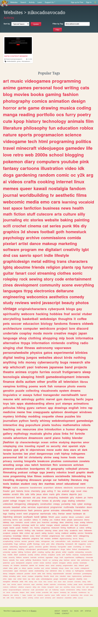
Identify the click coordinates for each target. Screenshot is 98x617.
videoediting (66, 510)
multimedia (69, 507)
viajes (10, 579)
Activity (32, 2)
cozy (34, 483)
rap (90, 408)
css (15, 255)
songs (19, 465)
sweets (31, 571)
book (70, 338)
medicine (9, 412)
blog (7, 94)
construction (46, 503)
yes (51, 519)
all (60, 381)
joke (39, 587)
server (73, 560)
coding (83, 107)
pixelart (10, 243)
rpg (78, 267)
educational (72, 483)
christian (44, 535)
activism (78, 465)
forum (51, 516)
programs (29, 563)
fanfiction (32, 208)
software (11, 249)
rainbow (78, 587)
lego (5, 513)
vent (82, 483)
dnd (6, 255)
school (56, 154)
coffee (82, 318)
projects (80, 367)
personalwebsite (16, 352)
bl (27, 449)
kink (83, 587)
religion (53, 267)
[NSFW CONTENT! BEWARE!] (18, 45)
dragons (82, 429)
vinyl (46, 571)
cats (84, 87)
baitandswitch (11, 61)
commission (77, 573)
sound (26, 522)
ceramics (38, 546)
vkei (64, 446)
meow (50, 449)
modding (34, 416)
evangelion (6, 581)
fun (52, 128)
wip (5, 367)
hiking (21, 408)
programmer (56, 507)
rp (17, 442)
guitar (8, 273)
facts (55, 581)
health (78, 208)
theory (5, 560)
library (81, 538)
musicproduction (86, 554)
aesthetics (58, 296)
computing (53, 497)
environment (9, 497)
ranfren (24, 598)
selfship (28, 560)
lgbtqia (44, 516)
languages (12, 291)
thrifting (27, 530)
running (18, 461)
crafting (73, 343)
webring (16, 595)
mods (5, 549)
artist (23, 243)
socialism (27, 519)
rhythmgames (79, 571)
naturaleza (74, 592)
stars (73, 449)
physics (36, 352)
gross (19, 61)
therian (61, 513)
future (25, 579)
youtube (69, 161)
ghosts (58, 552)
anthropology (16, 538)
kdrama (90, 522)
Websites (14, 2)
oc (73, 175)
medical (57, 519)
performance (85, 560)
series (55, 226)
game (34, 107)
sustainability (8, 544)
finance (8, 381)
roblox (86, 128)
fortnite (80, 433)
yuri (58, 403)
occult (56, 372)
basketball (30, 318)
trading (11, 513)
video (70, 168)
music (16, 81)
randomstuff (63, 579)
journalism (10, 421)
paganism (72, 579)
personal (42, 87)
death (90, 472)
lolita (33, 494)
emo (45, 201)
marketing (67, 243)
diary (29, 161)
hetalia (88, 546)
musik (32, 590)
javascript (51, 302)
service (80, 533)
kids (78, 560)
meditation (88, 571)
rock (23, 279)
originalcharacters (32, 309)
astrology (27, 399)
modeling (16, 525)
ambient (55, 538)
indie (48, 255)
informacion (23, 571)
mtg (92, 560)
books (37, 94)
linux (79, 181)
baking (66, 220)
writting (88, 527)
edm (72, 525)
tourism (51, 533)
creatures (5, 587)
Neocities (7, 611)
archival (36, 598)
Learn (40, 2)
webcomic (14, 201)
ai (5, 181)
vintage (10, 308)
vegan (33, 584)
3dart (16, 554)
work (42, 386)
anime (9, 87)
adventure (20, 438)
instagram (12, 573)
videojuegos (51, 148)
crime (5, 579)
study (8, 302)
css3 (87, 587)
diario (27, 592)
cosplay (25, 333)
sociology (54, 522)
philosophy (35, 128)
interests (83, 376)
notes (5, 557)
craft (57, 453)
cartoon (41, 408)
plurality (56, 500)
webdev (6, 494)
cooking (46, 181)
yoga (64, 500)
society (30, 554)
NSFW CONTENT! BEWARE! (16, 56)
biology (47, 323)
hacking (42, 314)
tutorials (33, 557)
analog (82, 522)
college (13, 500)
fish (50, 386)
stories (36, 220)
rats (52, 541)
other (41, 381)
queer (26, 188)
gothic (40, 399)
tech (32, 141)
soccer (16, 323)
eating (44, 533)
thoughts (65, 318)
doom (89, 507)
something (67, 587)
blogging (74, 154)
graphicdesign (16, 261)
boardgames (37, 468)
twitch (35, 465)
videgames (6, 595)
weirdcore (47, 328)
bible (21, 533)
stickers (58, 487)
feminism (45, 465)
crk (11, 565)
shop (23, 338)
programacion (48, 134)
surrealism (79, 517)
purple (18, 527)
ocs (60, 114)
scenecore (65, 465)
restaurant (55, 527)
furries (45, 372)
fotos (45, 581)
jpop (44, 490)
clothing (34, 338)
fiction (19, 214)
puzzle (20, 390)
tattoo (68, 549)
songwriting (38, 576)
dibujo (24, 568)
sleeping (27, 376)
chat (19, 347)
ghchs (47, 433)
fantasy (11, 168)
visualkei (46, 584)
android (65, 490)
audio (58, 449)
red (4, 592)
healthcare (71, 527)
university (6, 552)
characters (78, 261)
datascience (60, 598)
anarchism (48, 487)
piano (57, 438)
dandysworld (20, 563)
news (66, 208)
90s (76, 226)
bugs (64, 362)
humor (70, 429)
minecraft (26, 148)
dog (21, 425)
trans (61, 261)
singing (9, 347)
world (33, 525)
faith (51, 592)
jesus (38, 494)
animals (76, 121)
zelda (21, 581)
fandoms (61, 323)
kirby (66, 530)
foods (72, 457)
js (77, 527)
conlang (55, 560)
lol (25, 457)
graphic (80, 472)
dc (84, 513)
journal (10, 195)
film (90, 121)
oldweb (87, 323)
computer (30, 328)
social (76, 314)
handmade (83, 563)
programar (34, 513)
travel (9, 148)
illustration (52, 168)
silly (81, 214)
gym (59, 399)
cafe (27, 494)
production (21, 468)
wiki (17, 399)
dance (35, 243)
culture (69, 214)
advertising (39, 584)
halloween (88, 530)
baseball (16, 507)
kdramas (53, 546)
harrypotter (62, 546)
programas (45, 527)
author (42, 525)
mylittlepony (80, 557)
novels (7, 438)
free (29, 412)
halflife (58, 595)
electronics (44, 291)
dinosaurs (35, 480)
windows (85, 412)
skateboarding (34, 403)
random (46, 175)
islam (4, 584)
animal (47, 568)
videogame (14, 141)
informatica (84, 338)
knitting (22, 386)
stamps (67, 403)
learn (81, 530)
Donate (65, 611)
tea (58, 490)
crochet (19, 226)
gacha (31, 546)
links (65, 433)
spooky (81, 584)
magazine (82, 544)
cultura (33, 522)
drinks (12, 598)
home (64, 457)
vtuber (87, 314)
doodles (41, 565)
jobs (12, 595)
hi (40, 519)
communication (8, 571)
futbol (38, 395)
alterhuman (12, 549)
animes (21, 372)
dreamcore (35, 438)
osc (18, 429)
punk (67, 226)
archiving (30, 598)
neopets (62, 590)
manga (10, 114)
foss (4, 554)
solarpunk (20, 573)
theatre (8, 372)
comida (74, 237)
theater (6, 490)
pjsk (16, 449)
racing (57, 533)
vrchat (19, 579)
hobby (66, 438)
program (29, 249)
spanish (73, 446)
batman (67, 560)
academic (22, 554)
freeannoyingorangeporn (14, 59)
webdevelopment (63, 421)
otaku (37, 541)
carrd (47, 438)
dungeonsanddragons (15, 590)
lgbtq (8, 267)
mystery (8, 416)
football (47, 231)
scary (32, 535)
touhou (56, 425)
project (62, 328)
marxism (50, 581)
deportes (76, 442)
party (37, 579)
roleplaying (10, 446)
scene (67, 285)
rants (43, 544)
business (51, 208)
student (25, 483)
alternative (11, 343)
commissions (53, 237)
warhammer (26, 590)
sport (38, 255)
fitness (29, 347)
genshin (8, 390)
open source (16, 611)
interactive (10, 425)
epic (20, 519)
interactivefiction (88, 584)
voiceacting (79, 552)
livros (27, 490)
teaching (9, 429)
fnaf (67, 314)
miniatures (40, 595)
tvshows (41, 367)
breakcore (43, 461)
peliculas (9, 408)
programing (61, 141)
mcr (28, 500)
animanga (25, 525)
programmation (68, 565)
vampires (9, 386)
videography (33, 503)
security (56, 446)
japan (83, 333)
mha (26, 581)
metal (36, 261)
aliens (50, 403)
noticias (68, 571)
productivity (45, 592)
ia (63, 571)
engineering (14, 296)
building (21, 549)
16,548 (30, 59)
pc (85, 497)
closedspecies (83, 549)
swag (56, 457)
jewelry (50, 472)
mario (51, 494)
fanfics (68, 554)
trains (90, 497)
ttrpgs (25, 343)
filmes (37, 476)
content (35, 563)
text (62, 535)
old (33, 497)
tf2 (48, 468)
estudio (12, 560)
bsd (76, 525)
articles (69, 563)
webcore (27, 314)
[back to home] (4, 3)
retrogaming (20, 503)
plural (61, 530)
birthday (21, 416)
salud (87, 517)
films (81, 195)
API (81, 611)
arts (58, 214)
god (13, 490)
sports (25, 134)
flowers (75, 323)
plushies (56, 461)
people (69, 519)
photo (71, 386)
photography (16, 101)
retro (18, 154)
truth (61, 557)
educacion (31, 323)
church (34, 573)
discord (82, 328)
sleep (86, 372)
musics (77, 568)
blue (30, 476)
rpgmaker (49, 557)
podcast (23, 472)
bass (8, 584)
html (43, 141)
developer (71, 412)
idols (33, 579)
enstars (48, 538)
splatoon (57, 412)
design (78, 101)
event (19, 513)
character (89, 557)
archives (41, 557)
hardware (77, 513)
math (7, 214)
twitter (89, 581)
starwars (27, 497)
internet (64, 181)
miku (54, 513)
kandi (36, 516)
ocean (44, 442)
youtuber (27, 573)
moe (71, 568)
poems (33, 386)
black (64, 581)
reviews (22, 302)
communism (70, 461)
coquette (48, 416)
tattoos (35, 519)
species (30, 568)
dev (41, 483)
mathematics (71, 425)
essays (27, 395)
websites (45, 357)
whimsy (45, 421)
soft (63, 554)
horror (10, 107)
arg (89, 175)
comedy (76, 296)
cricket (27, 533)
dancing (69, 399)
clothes (64, 273)
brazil (38, 535)
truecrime (45, 522)
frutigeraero (71, 372)
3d (23, 231)
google (56, 579)
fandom (77, 188)
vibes (60, 571)
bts (89, 476)
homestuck (76, 231)
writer (64, 552)
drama (86, 519)
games (24, 87)
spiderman (6, 563)
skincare (18, 516)
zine (40, 429)
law (26, 453)
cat (45, 226)
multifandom (13, 587)
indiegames (78, 453)
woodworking (74, 595)
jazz (80, 494)
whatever (36, 500)
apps (20, 403)
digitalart (53, 249)
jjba (53, 552)
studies (33, 592)
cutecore (45, 214)
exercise (13, 584)
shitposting (60, 544)
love (7, 154)
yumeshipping (87, 573)
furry (70, 114)
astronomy (44, 347)
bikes (11, 568)
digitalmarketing (65, 538)
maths (15, 487)
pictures (84, 468)
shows (33, 231)
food (58, 87)
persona (38, 510)
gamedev (75, 148)
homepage (11, 530)
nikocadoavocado (27, 61)
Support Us (49, 2)
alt (79, 449)
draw (44, 497)
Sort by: (7, 24)
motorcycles (15, 592)
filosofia (46, 576)
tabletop (6, 522)
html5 (40, 376)
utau (27, 465)
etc (26, 220)
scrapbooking (8, 541)
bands (12, 527)
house (40, 581)
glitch (34, 552)
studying (64, 442)
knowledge (17, 535)
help (74, 503)
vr (20, 395)
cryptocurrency (77, 576)
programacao (54, 535)
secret (42, 598)
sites (52, 544)
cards (58, 554)
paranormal (10, 457)
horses (45, 500)
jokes (91, 595)
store (45, 494)
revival (24, 576)
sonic (77, 273)
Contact (65, 613)
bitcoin (71, 517)
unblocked (8, 503)
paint (53, 598)
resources (29, 429)
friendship (88, 533)
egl (32, 533)
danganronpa (45, 453)
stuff (31, 214)
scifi (7, 226)
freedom (25, 527)
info (21, 362)
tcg (88, 592)
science (73, 134)
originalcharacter (58, 573)
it (75, 318)
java (38, 522)
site (87, 362)
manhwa (49, 483)
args (73, 490)
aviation (91, 541)
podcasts (65, 525)
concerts (88, 552)
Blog (76, 611)
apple (16, 571)
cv (83, 546)
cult (50, 590)
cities (81, 595)
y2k (81, 175)
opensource (78, 519)
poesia (5, 546)
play (61, 560)
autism (30, 381)
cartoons (29, 168)
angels (5, 527)
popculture (32, 425)
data (66, 449)
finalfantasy (55, 590)
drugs (63, 549)
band (69, 367)
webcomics (37, 296)
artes (23, 507)
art (6, 81)
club (35, 595)
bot (36, 565)
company (6, 565)
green (57, 517)
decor (47, 565)
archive (33, 237)
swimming (7, 519)
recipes (7, 449)
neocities (37, 568)
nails (69, 541)
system (64, 390)
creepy (56, 503)
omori (59, 483)
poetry (84, 114)
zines (8, 285)
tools (6, 483)
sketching (69, 522)
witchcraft (17, 367)
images (21, 500)
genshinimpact (42, 549)
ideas (62, 522)
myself (41, 446)
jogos (89, 399)
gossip (75, 584)
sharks (90, 487)
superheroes (69, 557)
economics (7, 525)
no (47, 446)
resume (8, 399)
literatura (76, 480)
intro (83, 408)
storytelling (12, 318)
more (85, 579)
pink (84, 161)
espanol (19, 584)
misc (85, 490)
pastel (6, 500)
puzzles (70, 416)
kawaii (40, 188)
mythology (21, 433)
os (20, 568)
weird (35, 302)
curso (89, 544)
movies (21, 94)
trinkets (77, 510)
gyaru (31, 408)
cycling (47, 552)
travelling (8, 480)
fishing (63, 527)
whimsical (15, 581)
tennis (75, 538)
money (31, 362)
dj (51, 500)
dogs (8, 175)
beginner (56, 592)
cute (7, 121)
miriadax (43, 587)
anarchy (12, 557)
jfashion (8, 442)
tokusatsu (18, 598)
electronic (68, 487)
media (32, 201)
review (42, 563)
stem (35, 581)
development (26, 285)
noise (80, 457)
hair (41, 538)
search (37, 533)
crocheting (77, 546)
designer (22, 592)
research (76, 362)
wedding (73, 533)
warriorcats (45, 513)
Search (23, 2)
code (59, 279)
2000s (41, 154)
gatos (48, 352)
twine (18, 497)
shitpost (81, 565)
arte (22, 107)
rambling (69, 584)
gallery (7, 433)
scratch (15, 494)
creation (69, 535)
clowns (64, 494)
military (5, 576)
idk (81, 168)
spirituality (11, 314)
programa (35, 538)
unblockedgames (46, 579)
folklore (19, 557)
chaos (67, 568)
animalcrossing (61, 584)
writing (71, 87)
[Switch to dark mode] (95, 2)
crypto (33, 372)
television (71, 381)
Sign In (88, 2)
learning (69, 202)
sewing (35, 279)
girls (58, 494)
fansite (7, 453)
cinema (34, 226)
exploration (53, 584)
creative (60, 333)
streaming (46, 273)
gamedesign (84, 421)
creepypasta (41, 412)
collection (80, 500)
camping (58, 565)
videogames (38, 81)
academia (73, 530)
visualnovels (49, 390)
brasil (71, 472)
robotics (62, 472)
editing (49, 261)
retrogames (45, 541)
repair (57, 587)
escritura (48, 563)
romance (60, 386)
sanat (52, 565)
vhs (31, 527)
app (50, 408)
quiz (42, 568)
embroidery (77, 581)
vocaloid (86, 202)
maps (76, 522)
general (31, 541)
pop (38, 497)
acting (50, 490)
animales (55, 510)
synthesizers (87, 576)
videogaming (84, 535)
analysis (15, 533)
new (14, 579)
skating (71, 500)
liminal (74, 549)
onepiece (51, 554)
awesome (24, 487)
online (53, 442)
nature (10, 134)
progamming (18, 476)
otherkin (20, 530)
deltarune (65, 291)
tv (52, 195)
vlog (85, 480)
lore (72, 328)
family (34, 421)
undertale (10, 333)
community (50, 285)
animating (12, 576)
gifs (22, 449)
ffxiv (55, 465)
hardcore (39, 530)
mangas (49, 525)
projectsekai (68, 598)
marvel (50, 399)
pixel (32, 453)
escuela (6, 507)
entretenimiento (70, 590)
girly (72, 497)
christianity (35, 457)
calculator (68, 573)
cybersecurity (48, 362)
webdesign (48, 318)
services (32, 507)
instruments (26, 584)
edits (8, 598)
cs (73, 571)
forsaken (16, 565)
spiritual (5, 590)
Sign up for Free (77, 2)
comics (39, 101)
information (41, 343)
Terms (57, 613)
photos (82, 302)
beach (59, 581)
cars (55, 201)
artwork (57, 525)
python (24, 421)
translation (80, 507)
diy (84, 226)
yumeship (65, 503)
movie (47, 333)
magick (92, 587)
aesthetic (65, 195)
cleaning (48, 530)
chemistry (35, 490)
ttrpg (28, 291)
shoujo (61, 568)
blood (52, 576)
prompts (86, 595)
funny (87, 267)
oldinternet (53, 571)
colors (81, 527)
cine (20, 446)
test (6, 208)
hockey (37, 527)
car (55, 480)
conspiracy (7, 535)
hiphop (65, 453)
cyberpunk (56, 309)
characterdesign (30, 442)
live (17, 560)
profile (52, 381)
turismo (17, 541)
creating (41, 552)
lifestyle (61, 255)
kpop (19, 121)
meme (21, 412)
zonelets (84, 461)
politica (75, 598)
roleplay (10, 279)
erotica (37, 554)
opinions (63, 595)
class (69, 576)
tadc (46, 590)
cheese (73, 587)
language (10, 338)
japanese (56, 367)
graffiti (29, 544)
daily (75, 565)
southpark (28, 516)
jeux (61, 587)
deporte (73, 494)
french (45, 560)
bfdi (20, 457)
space (16, 208)
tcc (37, 525)
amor (86, 442)
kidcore (26, 535)
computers (48, 161)
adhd (39, 573)
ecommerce (79, 487)
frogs (16, 544)
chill (4, 530)
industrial (63, 576)
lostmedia (54, 568)
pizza (56, 433)
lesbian (15, 483)
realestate (64, 497)
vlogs (56, 557)
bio (78, 416)
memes (10, 188)
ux (50, 560)
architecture (12, 328)
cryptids (71, 552)
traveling (30, 446)
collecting (32, 390)
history (33, 121)
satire (19, 576)
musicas (76, 554)
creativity (71, 249)
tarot (83, 395)
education (67, 128)
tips (69, 592)
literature (12, 128)
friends (38, 267)
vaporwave (62, 347)
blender (77, 438)
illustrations (37, 560)
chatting (45, 519)
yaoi (30, 367)
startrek (31, 565)
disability (79, 579)
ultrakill (5, 568)
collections (21, 587)
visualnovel (83, 525)
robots (86, 425)
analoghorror (54, 549)
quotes (14, 552)
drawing (49, 107)
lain (12, 403)
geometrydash (40, 590)
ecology (87, 503)
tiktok (63, 519)
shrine (48, 457)
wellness (22, 544)
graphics (11, 231)
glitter (16, 568)
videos (15, 181)
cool (32, 273)
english (74, 408)
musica (67, 107)
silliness (90, 590)
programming (66, 81)
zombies (38, 592)
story (48, 279)
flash (30, 510)
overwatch (70, 581)
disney (5, 573)
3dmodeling (78, 476)
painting (82, 220)
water (70, 546)
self (68, 595)
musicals (36, 433)
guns (13, 563)
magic (72, 333)
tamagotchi (51, 587)
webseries (26, 538)
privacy (7, 461)
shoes (55, 530)
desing (84, 581)
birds (68, 357)
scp (29, 579)
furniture (27, 552)
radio (84, 343)
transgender (51, 395)
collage (33, 472)
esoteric (26, 557)
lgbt (85, 249)
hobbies (56, 314)
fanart (20, 273)
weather (64, 517)
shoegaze (62, 563)
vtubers (78, 497)
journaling (12, 220)
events (81, 386)
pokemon (13, 161)
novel (78, 490)
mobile (10, 554)
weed (68, 513)
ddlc (4, 598)
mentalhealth (70, 395)
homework (69, 544)
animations (81, 403)
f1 (55, 490)
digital (8, 357)
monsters (19, 522)
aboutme (22, 267)
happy (24, 595)
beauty (68, 302)
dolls (20, 381)
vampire (55, 563)
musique (30, 576)
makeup (49, 243)
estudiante (76, 541)
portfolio (46, 114)
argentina (47, 595)
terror (75, 535)
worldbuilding (34, 195)
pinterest (8, 468)
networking (13, 546)
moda (37, 333)
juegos (31, 357)
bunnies (17, 453)
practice (75, 563)
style (82, 446)
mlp (62, 338)
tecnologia (11, 376)
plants (67, 267)
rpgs (42, 472)
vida (33, 530)
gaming (53, 94)
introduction (53, 429)
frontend (84, 590)
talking (20, 552)
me (41, 249)
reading (27, 114)
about (58, 357)
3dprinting (7, 516)
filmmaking (9, 472)
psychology (13, 237)
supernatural (43, 507)
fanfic (80, 399)
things (7, 487)
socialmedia (62, 476)
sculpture (6, 533)
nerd (25, 513)
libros (84, 382)
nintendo (58, 343)
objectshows (37, 449)
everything (84, 285)
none (6, 476)
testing (19, 357)
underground (85, 568)
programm (28, 587)
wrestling (8, 465)
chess (59, 416)
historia (19, 490)
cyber (80, 503)
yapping (6, 538)
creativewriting (39, 571)
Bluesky (33, 611)
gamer (46, 510)
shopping (50, 338)
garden (46, 546)
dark (84, 449)
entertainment (78, 279)
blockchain (24, 565)
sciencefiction (60, 541)
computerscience (18, 510)
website (52, 220)
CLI (71, 611)
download (80, 598)
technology (54, 121)
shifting (78, 590)
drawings (60, 408)
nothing (80, 357)
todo (43, 573)
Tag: (58, 24)
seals (22, 560)
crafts (30, 181)
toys (6, 403)
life (89, 148)
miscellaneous (82, 592)
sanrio (25, 255)
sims (56, 576)
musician (29, 595)
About (57, 611)
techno (15, 519)
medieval (64, 533)
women (24, 541)
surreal (84, 541)
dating (34, 587)
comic (62, 175)
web (29, 154)
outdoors (48, 476)
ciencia (8, 592)
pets (6, 323)
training (49, 573)
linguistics (10, 395)
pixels (46, 425)
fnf (72, 433)
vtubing (31, 581)
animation (59, 101)
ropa (12, 522)
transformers (36, 487)
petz (48, 544)
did (76, 544)
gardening (26, 175)
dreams (75, 390)
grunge (47, 480)
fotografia (30, 461)
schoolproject (31, 549)
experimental (64, 352)
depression (23, 546)
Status (88, 611)
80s (22, 494)
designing (22, 480)
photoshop (48, 598)
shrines (44, 554)
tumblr (6, 510)
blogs (70, 309)
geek (86, 565)
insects (85, 510)
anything (10, 362)
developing (63, 592)
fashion (71, 94)
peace (53, 595)
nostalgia (58, 188)
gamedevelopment (60, 376)
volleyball (71, 468)
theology (36, 544)
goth (60, 231)
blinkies (81, 352)
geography (57, 468)
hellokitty (63, 480)
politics (83, 141)
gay (79, 309)
